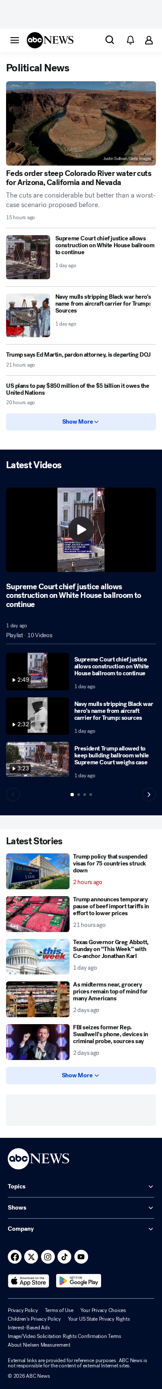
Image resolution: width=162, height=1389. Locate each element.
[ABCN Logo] (50, 40)
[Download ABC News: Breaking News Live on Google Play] (79, 1281)
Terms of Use (59, 1310)
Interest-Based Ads (29, 1327)
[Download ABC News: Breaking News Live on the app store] (28, 1281)
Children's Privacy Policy (34, 1319)
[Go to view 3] (84, 794)
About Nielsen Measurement (39, 1344)
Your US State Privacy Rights (99, 1319)
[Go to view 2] (78, 794)
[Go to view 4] (90, 794)
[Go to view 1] (72, 794)
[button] (14, 40)
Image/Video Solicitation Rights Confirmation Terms (64, 1336)
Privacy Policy (23, 1310)
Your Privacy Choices (103, 1310)
